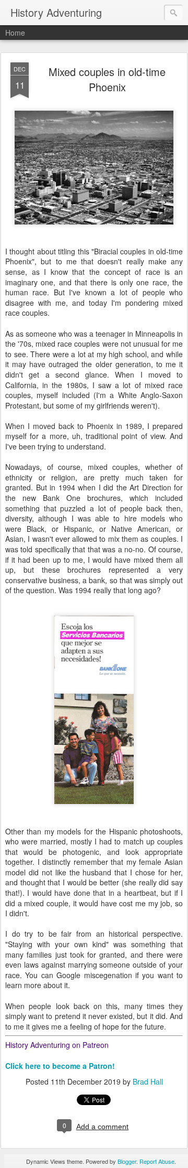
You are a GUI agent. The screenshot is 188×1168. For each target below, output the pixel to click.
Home (15, 32)
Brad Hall (148, 1081)
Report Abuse (156, 1161)
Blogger (127, 1161)
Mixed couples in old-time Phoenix (107, 79)
